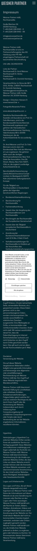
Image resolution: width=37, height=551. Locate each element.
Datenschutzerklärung (11, 296)
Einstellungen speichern (18, 285)
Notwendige (11, 279)
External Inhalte (25, 279)
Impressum (23, 296)
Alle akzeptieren (18, 290)
